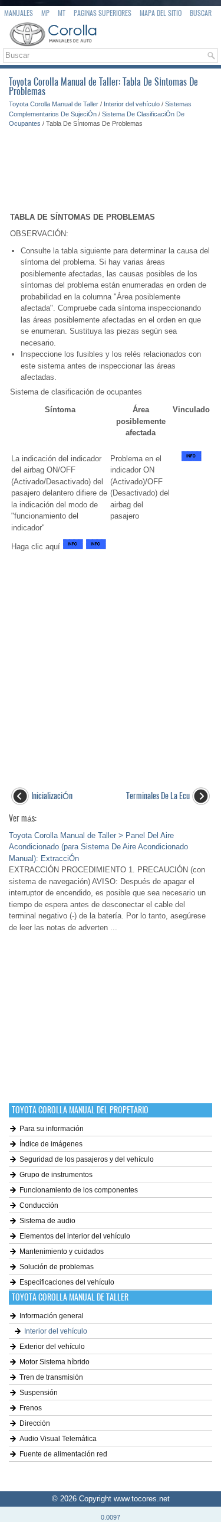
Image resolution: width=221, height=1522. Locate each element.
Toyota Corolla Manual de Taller (53, 103)
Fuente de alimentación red (63, 1454)
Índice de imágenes (51, 1144)
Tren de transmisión (51, 1377)
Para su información (51, 1129)
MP (45, 13)
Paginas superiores (102, 13)
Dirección (34, 1423)
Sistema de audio (47, 1221)
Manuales (18, 13)
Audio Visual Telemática (58, 1439)
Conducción (38, 1205)
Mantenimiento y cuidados (61, 1251)
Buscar (201, 13)
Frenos (30, 1408)
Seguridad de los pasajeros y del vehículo (86, 1159)
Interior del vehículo (132, 103)
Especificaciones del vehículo (66, 1282)
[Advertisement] (110, 164)
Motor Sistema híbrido (54, 1362)
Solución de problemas (56, 1267)
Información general (51, 1316)
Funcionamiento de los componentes (78, 1190)
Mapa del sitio (161, 13)
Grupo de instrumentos (56, 1175)
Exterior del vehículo (52, 1346)
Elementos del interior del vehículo (74, 1236)
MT (61, 13)
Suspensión (38, 1393)
